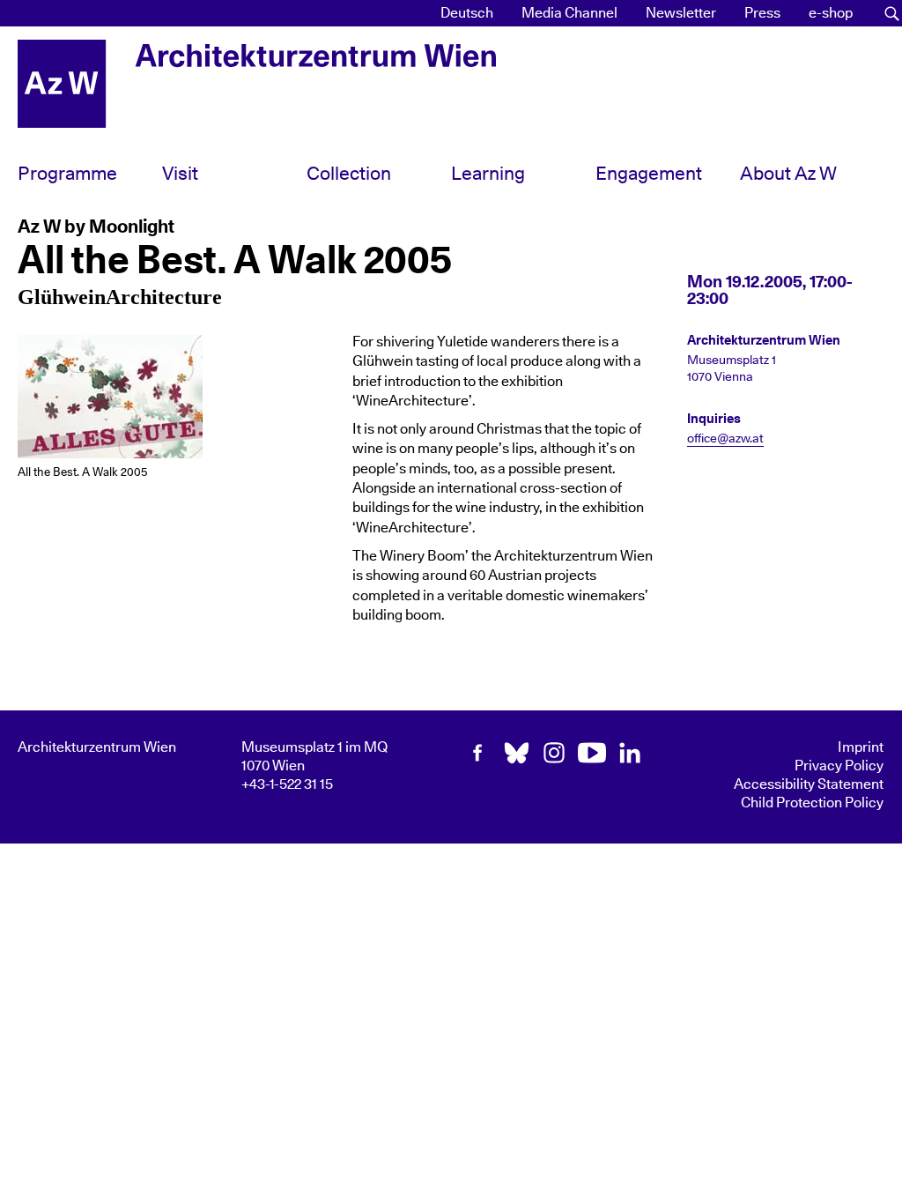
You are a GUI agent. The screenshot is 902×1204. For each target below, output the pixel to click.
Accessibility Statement (809, 784)
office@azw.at (725, 439)
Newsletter (681, 13)
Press (762, 13)
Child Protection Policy (812, 803)
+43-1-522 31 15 (287, 784)
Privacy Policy (839, 766)
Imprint (861, 747)
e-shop (831, 13)
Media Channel (569, 13)
